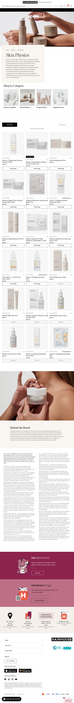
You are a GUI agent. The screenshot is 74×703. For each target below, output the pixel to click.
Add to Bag (13, 168)
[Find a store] (61, 6)
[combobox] (64, 125)
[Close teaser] (64, 698)
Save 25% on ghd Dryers (37, 9)
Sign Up (37, 573)
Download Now (39, 600)
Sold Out (60, 283)
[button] (9, 125)
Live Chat (11, 661)
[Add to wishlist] (22, 134)
